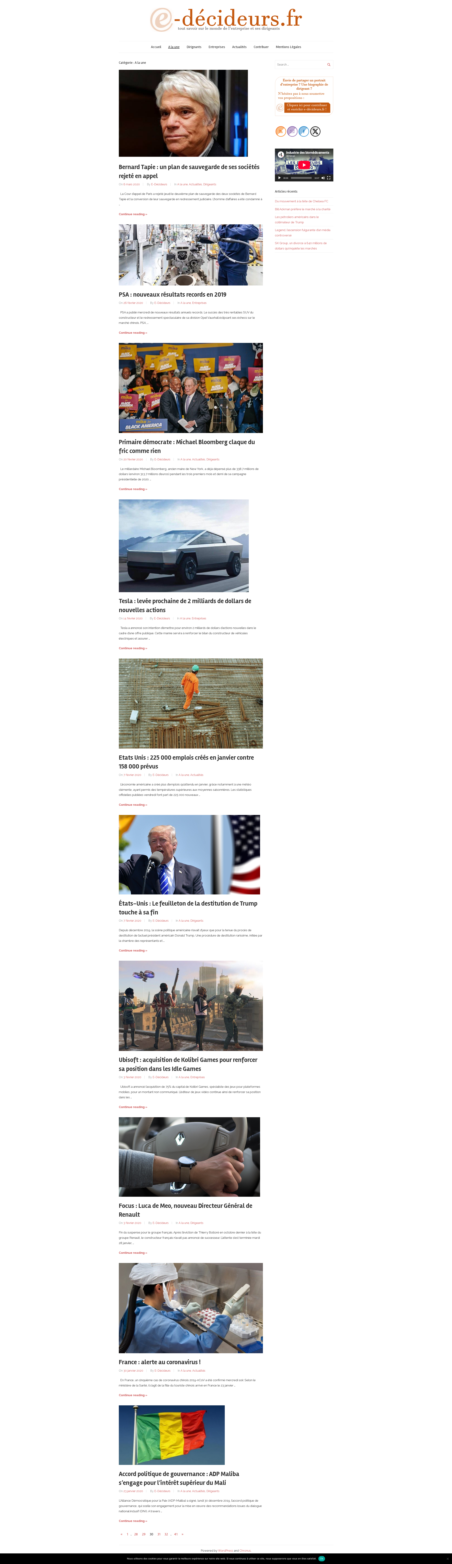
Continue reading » (133, 214)
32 (166, 1534)
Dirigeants (194, 47)
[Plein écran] (329, 178)
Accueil (156, 47)
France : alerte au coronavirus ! (160, 1362)
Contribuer (261, 47)
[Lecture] (279, 178)
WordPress (225, 1550)
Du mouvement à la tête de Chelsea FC (301, 201)
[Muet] (323, 178)
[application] (304, 165)
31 (158, 1534)
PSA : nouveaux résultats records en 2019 (172, 295)
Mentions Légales (288, 47)
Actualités (239, 47)
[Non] (447, 1558)
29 (143, 1534)
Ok (321, 1558)
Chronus (245, 1550)
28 (136, 1534)
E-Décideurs (159, 184)
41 (175, 1534)
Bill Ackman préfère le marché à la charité (303, 209)
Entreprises (217, 47)
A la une (174, 47)
